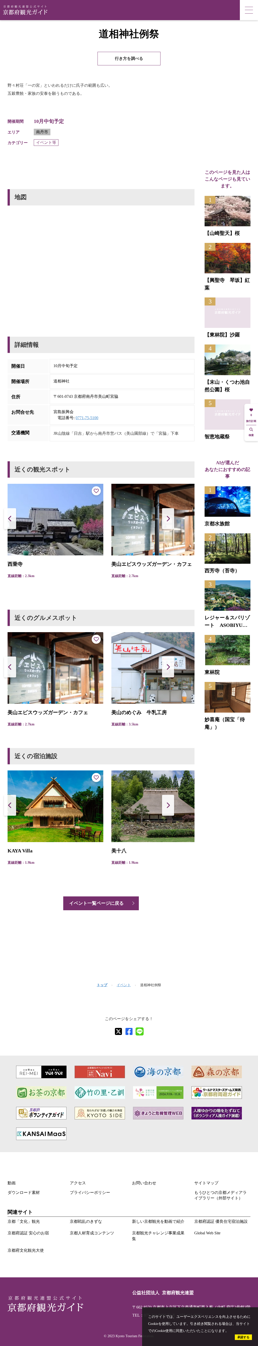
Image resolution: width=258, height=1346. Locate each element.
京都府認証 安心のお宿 (28, 1233)
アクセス (78, 1183)
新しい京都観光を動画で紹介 (158, 1221)
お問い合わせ (144, 1183)
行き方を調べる (129, 58)
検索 (251, 435)
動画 (12, 1183)
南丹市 (42, 132)
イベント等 (46, 142)
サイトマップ (206, 1183)
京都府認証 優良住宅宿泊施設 (221, 1221)
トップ (102, 985)
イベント (124, 985)
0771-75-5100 (87, 418)
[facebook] (129, 1031)
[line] (140, 1031)
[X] (118, 1031)
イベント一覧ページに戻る (96, 903)
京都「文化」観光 (24, 1221)
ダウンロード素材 (24, 1192)
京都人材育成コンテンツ (92, 1233)
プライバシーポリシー (90, 1192)
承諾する (243, 1337)
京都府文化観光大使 (26, 1250)
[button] (168, 518)
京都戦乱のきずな (86, 1221)
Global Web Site (207, 1233)
